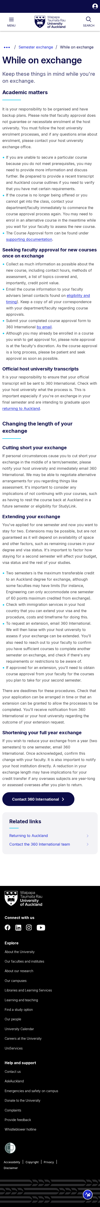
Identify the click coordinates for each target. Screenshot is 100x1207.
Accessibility (12, 1162)
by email (44, 327)
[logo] (50, 22)
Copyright (32, 1162)
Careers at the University (23, 1038)
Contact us (13, 1071)
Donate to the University (22, 1100)
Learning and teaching (21, 1000)
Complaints (13, 1110)
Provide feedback (18, 1120)
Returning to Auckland (28, 835)
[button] (95, 6)
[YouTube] (41, 928)
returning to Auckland (21, 408)
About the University (20, 952)
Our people (13, 1019)
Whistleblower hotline (20, 1129)
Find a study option (19, 1010)
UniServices (14, 1048)
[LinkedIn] (18, 928)
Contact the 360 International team (39, 844)
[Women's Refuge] (10, 1152)
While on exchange (76, 47)
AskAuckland (14, 1081)
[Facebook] (8, 928)
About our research (19, 971)
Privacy (49, 1162)
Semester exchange (36, 47)
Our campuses (16, 981)
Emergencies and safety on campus (31, 1091)
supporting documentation (29, 239)
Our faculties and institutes (24, 961)
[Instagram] (29, 928)
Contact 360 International (35, 799)
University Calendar (19, 1029)
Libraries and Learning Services (28, 990)
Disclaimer (11, 1168)
